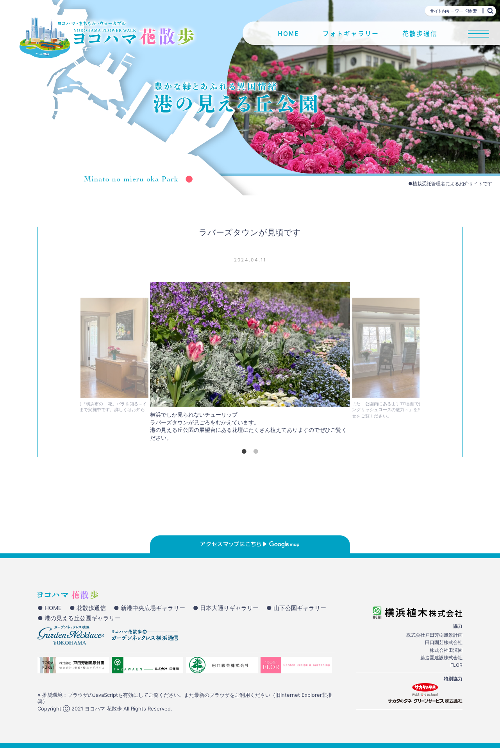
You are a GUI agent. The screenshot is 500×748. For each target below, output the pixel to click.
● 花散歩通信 (88, 608)
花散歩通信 (420, 33)
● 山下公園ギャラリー (296, 608)
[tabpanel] (250, 364)
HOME (288, 33)
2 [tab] (256, 451)
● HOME (50, 608)
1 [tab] (244, 451)
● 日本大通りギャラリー (226, 608)
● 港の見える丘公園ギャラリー (79, 618)
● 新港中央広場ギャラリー (149, 608)
